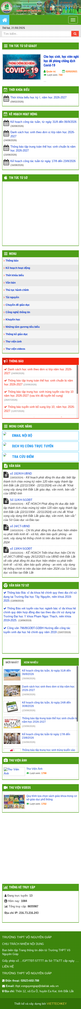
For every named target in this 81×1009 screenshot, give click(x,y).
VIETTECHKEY (57, 1003)
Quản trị (51, 71)
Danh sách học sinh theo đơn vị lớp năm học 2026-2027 (42, 134)
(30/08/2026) (28, 678)
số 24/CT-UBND (20, 526)
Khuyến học (13, 319)
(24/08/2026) (17, 373)
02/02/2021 (71, 71)
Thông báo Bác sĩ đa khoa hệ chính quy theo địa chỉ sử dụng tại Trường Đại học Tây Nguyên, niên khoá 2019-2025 (40, 596)
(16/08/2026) (28, 742)
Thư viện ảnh (14, 341)
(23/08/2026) (30, 384)
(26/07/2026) (10, 400)
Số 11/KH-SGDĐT (21, 499)
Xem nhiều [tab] (31, 662)
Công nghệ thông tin (18, 312)
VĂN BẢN (14, 466)
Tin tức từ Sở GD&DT (23, 46)
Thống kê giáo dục (17, 334)
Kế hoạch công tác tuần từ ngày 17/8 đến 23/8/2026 (43, 161)
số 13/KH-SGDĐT (21, 548)
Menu (12, 253)
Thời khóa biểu (15, 275)
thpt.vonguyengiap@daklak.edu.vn (37, 986)
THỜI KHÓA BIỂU (19, 89)
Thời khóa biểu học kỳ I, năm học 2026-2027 (38, 97)
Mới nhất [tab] (12, 662)
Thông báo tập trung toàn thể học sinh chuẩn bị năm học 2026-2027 (43, 148)
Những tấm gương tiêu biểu (23, 326)
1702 (43, 803)
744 (60, 75)
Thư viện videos (15, 348)
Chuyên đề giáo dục (18, 304)
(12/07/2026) (17, 411)
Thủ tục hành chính (17, 290)
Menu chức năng (20, 426)
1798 (43, 773)
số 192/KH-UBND (21, 473)
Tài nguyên (12, 297)
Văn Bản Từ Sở (19, 585)
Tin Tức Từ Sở (18, 178)
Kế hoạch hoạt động (23, 114)
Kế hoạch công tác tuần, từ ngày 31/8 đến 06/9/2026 (43, 121)
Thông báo (12, 260)
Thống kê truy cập (22, 887)
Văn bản (11, 282)
